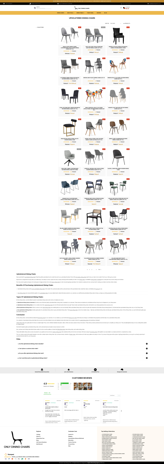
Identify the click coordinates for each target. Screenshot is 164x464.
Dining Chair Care (40, 438)
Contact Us (70, 434)
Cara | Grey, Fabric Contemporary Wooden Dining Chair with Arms (69, 169)
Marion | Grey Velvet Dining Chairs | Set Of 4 (94, 78)
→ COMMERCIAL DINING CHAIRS (138, 442)
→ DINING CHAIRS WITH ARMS (107, 449)
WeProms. (96, 462)
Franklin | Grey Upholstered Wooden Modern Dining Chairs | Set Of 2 (94, 199)
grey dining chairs (74, 309)
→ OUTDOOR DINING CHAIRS (137, 456)
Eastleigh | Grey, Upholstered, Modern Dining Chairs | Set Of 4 (70, 259)
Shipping (70, 436)
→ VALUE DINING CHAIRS (137, 450)
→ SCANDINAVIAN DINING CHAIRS (138, 437)
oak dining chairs (93, 331)
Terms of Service (72, 442)
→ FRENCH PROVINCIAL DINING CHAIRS (109, 437)
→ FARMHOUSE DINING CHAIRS (107, 450)
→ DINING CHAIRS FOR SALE (106, 446)
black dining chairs (46, 307)
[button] (42, 8)
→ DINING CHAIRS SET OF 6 (137, 446)
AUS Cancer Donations (41, 442)
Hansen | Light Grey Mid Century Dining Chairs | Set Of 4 (118, 108)
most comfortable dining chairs (38, 288)
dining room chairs (73, 317)
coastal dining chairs (84, 320)
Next (99, 269)
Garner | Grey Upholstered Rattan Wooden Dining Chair (94, 229)
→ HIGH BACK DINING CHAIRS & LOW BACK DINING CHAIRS (113, 453)
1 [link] (87, 269)
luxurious (97, 288)
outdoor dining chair (57, 331)
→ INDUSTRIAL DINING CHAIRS (138, 453)
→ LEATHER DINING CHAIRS (106, 434)
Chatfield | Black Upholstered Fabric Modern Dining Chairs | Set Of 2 (118, 229)
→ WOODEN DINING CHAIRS (137, 434)
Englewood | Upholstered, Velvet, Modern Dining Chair (70, 139)
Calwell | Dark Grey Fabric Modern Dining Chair (118, 169)
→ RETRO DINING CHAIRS (137, 457)
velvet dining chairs (49, 304)
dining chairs (82, 279)
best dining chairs (41, 317)
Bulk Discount (39, 444)
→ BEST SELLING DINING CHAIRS (107, 442)
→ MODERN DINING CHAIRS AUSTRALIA (109, 438)
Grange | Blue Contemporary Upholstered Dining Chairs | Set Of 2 (70, 199)
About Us (38, 436)
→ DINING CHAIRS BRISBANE (107, 445)
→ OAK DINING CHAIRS (105, 456)
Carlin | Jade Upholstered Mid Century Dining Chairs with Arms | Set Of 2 (118, 199)
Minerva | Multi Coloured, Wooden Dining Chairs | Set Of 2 (118, 78)
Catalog (38, 434)
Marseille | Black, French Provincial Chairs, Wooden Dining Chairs (118, 47)
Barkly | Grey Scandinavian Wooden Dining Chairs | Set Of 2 (118, 139)
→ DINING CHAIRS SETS (106, 448)
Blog (37, 440)
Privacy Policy (71, 444)
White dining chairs (61, 329)
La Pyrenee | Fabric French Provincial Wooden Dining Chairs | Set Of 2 (69, 78)
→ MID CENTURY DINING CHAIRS (138, 438)
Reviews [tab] (46, 392)
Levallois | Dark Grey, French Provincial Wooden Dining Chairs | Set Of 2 (70, 108)
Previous (42, 410)
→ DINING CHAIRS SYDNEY (137, 448)
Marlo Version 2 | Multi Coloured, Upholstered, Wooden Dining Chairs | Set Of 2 (93, 108)
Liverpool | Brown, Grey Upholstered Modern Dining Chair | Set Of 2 (94, 169)
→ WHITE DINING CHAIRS (106, 439)
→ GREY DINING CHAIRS (106, 441)
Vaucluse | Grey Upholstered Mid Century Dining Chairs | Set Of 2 (94, 47)
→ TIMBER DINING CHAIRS (106, 459)
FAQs (69, 446)
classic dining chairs (56, 282)
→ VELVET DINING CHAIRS (106, 435)
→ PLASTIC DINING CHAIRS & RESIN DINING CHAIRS (111, 457)
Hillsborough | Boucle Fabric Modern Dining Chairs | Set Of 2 (94, 259)
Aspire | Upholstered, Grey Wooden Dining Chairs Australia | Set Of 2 (94, 139)
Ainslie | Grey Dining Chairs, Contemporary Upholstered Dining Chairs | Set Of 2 (70, 48)
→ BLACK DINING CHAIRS (137, 439)
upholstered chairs (44, 293)
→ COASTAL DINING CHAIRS (137, 435)
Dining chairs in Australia (96, 279)
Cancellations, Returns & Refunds (76, 438)
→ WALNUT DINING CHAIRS (106, 452)
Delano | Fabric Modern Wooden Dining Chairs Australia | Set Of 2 (70, 229)
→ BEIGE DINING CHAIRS (136, 441)
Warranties (70, 440)
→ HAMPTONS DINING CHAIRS (138, 452)
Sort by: (107, 23)
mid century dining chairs (81, 277)
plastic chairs (72, 334)
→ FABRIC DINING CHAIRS (137, 449)
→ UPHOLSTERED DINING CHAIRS (138, 459)
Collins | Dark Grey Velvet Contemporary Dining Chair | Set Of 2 (118, 259)
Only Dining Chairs (21, 293)
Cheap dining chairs (20, 322)
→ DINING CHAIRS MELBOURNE (138, 445)
